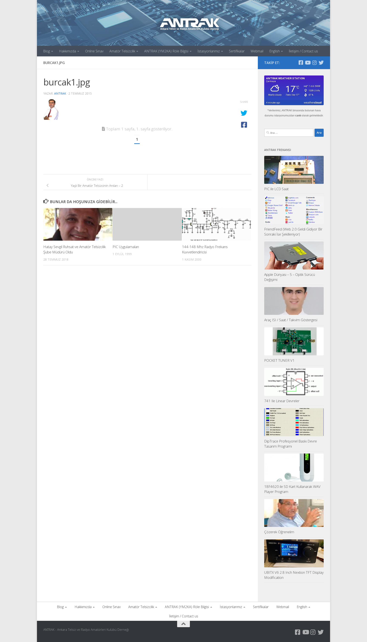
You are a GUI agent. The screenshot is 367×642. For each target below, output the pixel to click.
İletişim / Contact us (303, 51)
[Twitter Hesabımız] (321, 62)
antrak (60, 93)
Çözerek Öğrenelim (279, 531)
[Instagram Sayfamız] (314, 62)
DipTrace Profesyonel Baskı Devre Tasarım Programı (290, 444)
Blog (46, 51)
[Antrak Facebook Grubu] (300, 62)
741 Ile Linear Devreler (281, 400)
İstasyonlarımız (209, 51)
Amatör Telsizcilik (122, 51)
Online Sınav (94, 51)
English (274, 51)
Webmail (257, 51)
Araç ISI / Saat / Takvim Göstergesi (290, 319)
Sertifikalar (237, 51)
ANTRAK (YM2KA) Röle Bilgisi (166, 51)
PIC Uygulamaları (126, 246)
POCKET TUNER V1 (279, 360)
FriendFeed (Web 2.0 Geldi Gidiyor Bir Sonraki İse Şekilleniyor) (293, 232)
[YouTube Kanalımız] (307, 62)
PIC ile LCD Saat (276, 188)
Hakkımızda (67, 51)
